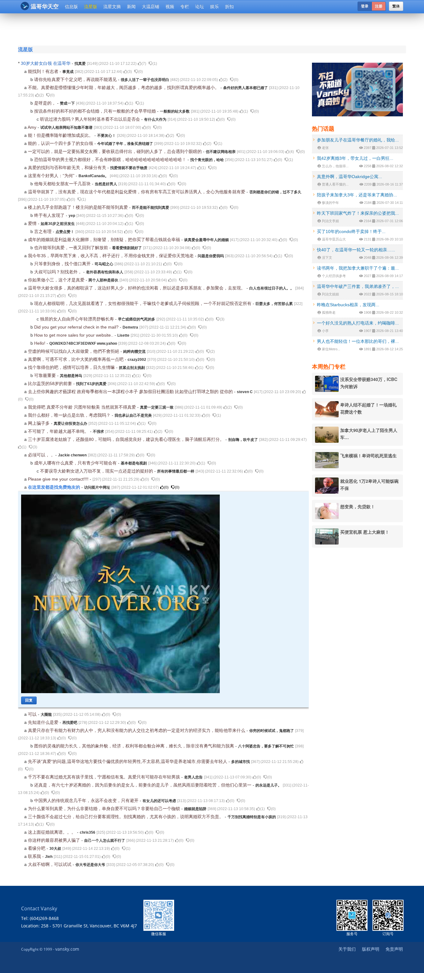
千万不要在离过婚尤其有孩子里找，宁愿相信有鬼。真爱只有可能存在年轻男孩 (104, 776)
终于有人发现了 (50, 215)
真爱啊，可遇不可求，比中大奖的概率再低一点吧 (76, 359)
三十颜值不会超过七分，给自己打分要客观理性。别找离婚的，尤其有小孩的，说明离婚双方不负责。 (126, 816)
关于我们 (347, 949)
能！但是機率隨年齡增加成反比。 (61, 135)
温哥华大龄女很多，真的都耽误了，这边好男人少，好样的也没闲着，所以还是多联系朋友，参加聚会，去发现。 (137, 287)
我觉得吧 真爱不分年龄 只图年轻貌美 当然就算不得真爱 (82, 407)
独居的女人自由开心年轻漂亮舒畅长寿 (77, 318)
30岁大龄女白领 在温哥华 (46, 63)
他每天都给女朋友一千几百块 (63, 183)
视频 (169, 6)
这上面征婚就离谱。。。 (52, 832)
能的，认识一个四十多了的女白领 (61, 143)
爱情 (33, 223)
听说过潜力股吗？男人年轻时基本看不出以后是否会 (90, 119)
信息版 (71, 6)
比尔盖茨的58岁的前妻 (50, 383)
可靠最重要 (45, 375)
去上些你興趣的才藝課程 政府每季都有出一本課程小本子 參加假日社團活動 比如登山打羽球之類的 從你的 (131, 391)
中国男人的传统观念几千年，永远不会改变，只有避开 (87, 800)
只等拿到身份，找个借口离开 (63, 263)
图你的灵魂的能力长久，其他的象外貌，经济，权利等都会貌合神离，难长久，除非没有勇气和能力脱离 (134, 745)
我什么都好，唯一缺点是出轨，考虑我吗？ (70, 415)
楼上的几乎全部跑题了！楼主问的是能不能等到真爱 (78, 207)
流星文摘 (112, 6)
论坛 (199, 6)
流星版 (90, 6)
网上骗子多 (39, 423)
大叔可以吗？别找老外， (58, 271)
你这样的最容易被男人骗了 (54, 840)
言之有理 (43, 231)
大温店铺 (150, 6)
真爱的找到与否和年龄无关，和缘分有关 (67, 167)
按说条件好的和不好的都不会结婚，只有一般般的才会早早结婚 (95, 111)
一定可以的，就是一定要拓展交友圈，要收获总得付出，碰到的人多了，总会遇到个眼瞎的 (115, 151)
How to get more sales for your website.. (74, 335)
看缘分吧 (37, 848)
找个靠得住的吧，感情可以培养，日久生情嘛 (72, 367)
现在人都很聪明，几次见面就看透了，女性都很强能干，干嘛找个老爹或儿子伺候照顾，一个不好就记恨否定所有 (143, 303)
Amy (33, 127)
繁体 (396, 6)
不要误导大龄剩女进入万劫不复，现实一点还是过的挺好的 (97, 471)
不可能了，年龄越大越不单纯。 (59, 431)
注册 (378, 6)
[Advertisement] (174, 29)
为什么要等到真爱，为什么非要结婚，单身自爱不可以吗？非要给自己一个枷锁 (104, 808)
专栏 (184, 6)
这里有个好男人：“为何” (52, 175)
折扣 (229, 6)
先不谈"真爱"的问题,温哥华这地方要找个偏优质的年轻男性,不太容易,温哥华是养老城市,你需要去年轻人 (128, 761)
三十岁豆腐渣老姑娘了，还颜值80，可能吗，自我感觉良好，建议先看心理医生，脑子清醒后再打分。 (126, 439)
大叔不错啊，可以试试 (50, 864)
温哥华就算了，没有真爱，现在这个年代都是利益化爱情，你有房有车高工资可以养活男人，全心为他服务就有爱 (137, 191)
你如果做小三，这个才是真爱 (57, 279)
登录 (364, 6)
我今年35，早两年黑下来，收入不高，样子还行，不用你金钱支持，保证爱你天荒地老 (111, 255)
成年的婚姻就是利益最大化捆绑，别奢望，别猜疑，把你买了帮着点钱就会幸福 (104, 239)
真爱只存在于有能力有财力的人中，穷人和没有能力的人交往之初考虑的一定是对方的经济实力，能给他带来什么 (137, 730)
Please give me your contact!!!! (59, 479)
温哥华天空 (45, 6)
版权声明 (370, 949)
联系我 (35, 856)
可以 (33, 714)
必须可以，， (41, 454)
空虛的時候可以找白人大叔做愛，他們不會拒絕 (74, 351)
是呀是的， (45, 103)
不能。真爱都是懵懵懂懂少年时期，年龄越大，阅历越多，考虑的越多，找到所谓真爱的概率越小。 (124, 87)
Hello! (40, 343)
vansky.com (67, 949)
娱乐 (214, 6)
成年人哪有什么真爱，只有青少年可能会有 (76, 462)
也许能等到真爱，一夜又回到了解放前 (71, 247)
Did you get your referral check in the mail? (77, 327)
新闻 (131, 6)
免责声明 (394, 949)
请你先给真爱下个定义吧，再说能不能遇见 (76, 79)
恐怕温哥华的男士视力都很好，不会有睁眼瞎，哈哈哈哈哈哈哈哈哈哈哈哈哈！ (110, 159)
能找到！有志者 (44, 71)
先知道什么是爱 (44, 722)
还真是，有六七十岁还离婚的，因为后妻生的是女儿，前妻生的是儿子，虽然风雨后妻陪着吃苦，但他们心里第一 (143, 784)
